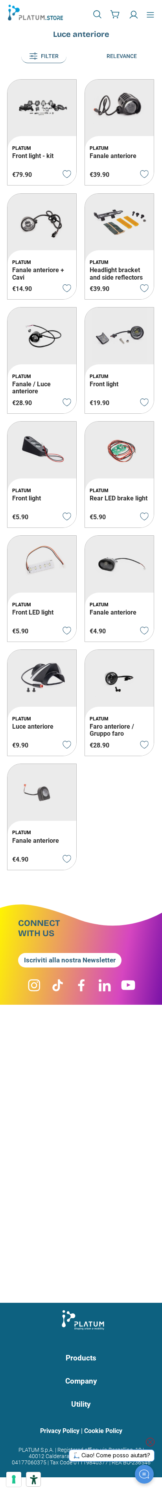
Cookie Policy (103, 1431)
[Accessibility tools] (33, 1479)
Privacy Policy (59, 1431)
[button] (98, 14)
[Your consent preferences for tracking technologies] (13, 1479)
